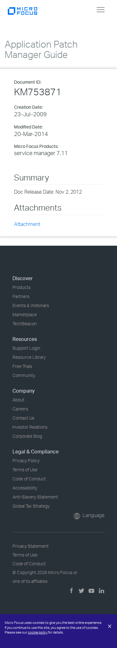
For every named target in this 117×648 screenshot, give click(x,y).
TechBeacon (24, 323)
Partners (20, 296)
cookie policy (37, 632)
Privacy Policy (26, 460)
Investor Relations (29, 427)
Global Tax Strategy (31, 506)
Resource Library (29, 357)
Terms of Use (24, 469)
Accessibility (24, 487)
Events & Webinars (30, 305)
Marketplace (24, 314)
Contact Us (23, 418)
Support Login (26, 348)
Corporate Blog (27, 436)
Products (21, 287)
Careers (20, 408)
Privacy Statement (30, 546)
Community (23, 375)
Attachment (27, 224)
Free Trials (22, 366)
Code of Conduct (29, 478)
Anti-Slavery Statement (35, 496)
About (18, 399)
